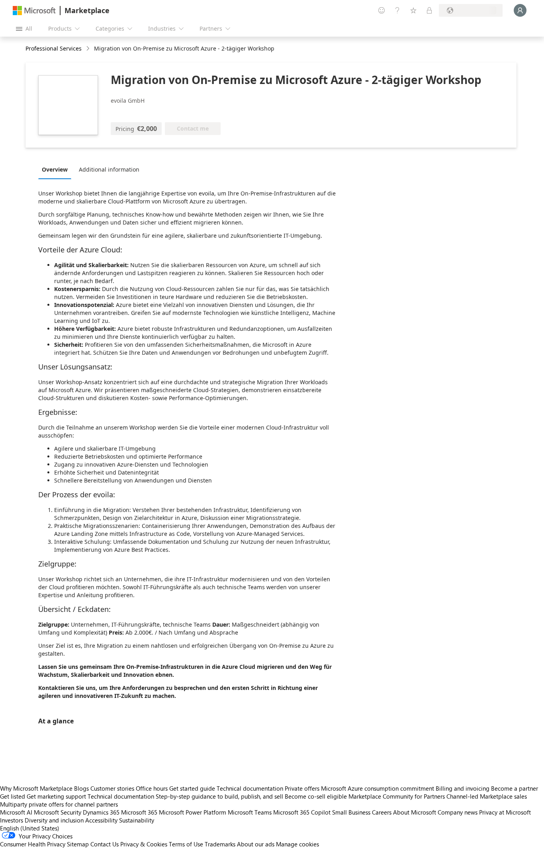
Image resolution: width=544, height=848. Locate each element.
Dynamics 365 (101, 812)
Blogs (81, 788)
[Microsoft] (34, 10)
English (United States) (29, 828)
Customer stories (112, 788)
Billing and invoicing (462, 788)
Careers (381, 812)
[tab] (56, 169)
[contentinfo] (89, 49)
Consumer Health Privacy (32, 844)
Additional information (109, 169)
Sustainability (136, 820)
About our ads (255, 844)
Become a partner (514, 788)
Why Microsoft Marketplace (36, 788)
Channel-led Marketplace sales (486, 796)
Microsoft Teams (250, 812)
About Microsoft (414, 812)
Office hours (152, 788)
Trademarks (220, 844)
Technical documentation (250, 788)
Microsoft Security (57, 812)
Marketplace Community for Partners (396, 796)
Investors (11, 820)
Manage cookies (297, 844)
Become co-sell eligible (316, 796)
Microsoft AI (16, 812)
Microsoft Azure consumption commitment (378, 788)
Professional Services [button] (53, 48)
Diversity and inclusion (54, 820)
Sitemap (78, 844)
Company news (457, 812)
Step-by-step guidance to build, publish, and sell (219, 796)
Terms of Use (186, 844)
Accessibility (101, 820)
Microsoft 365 (139, 812)
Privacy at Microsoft (505, 812)
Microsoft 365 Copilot (302, 812)
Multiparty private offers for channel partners (59, 804)
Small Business (351, 812)
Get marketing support (56, 796)
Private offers (302, 788)
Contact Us (104, 844)
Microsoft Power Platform (192, 812)
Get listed (12, 796)
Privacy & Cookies (143, 844)
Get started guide (192, 788)
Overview (55, 169)
